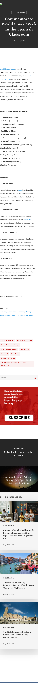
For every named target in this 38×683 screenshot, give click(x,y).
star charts (27, 219)
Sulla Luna (15, 354)
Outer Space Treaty (24, 340)
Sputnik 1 (4, 354)
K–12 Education (19, 13)
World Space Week (7, 69)
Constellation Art (7, 340)
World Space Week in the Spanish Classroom (13, 364)
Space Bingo (24, 349)
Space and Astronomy (9, 349)
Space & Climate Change (10, 345)
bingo (20, 190)
